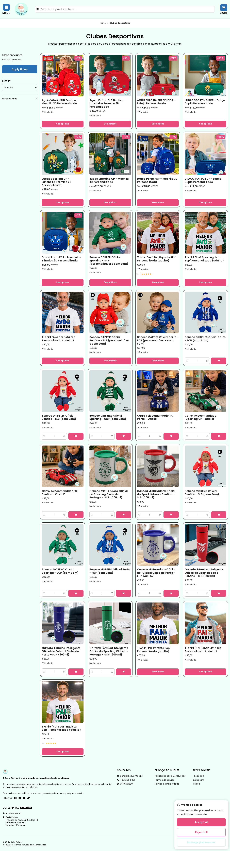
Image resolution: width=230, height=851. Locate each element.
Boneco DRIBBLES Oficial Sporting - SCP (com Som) (107, 417)
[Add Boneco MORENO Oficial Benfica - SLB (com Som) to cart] (218, 514)
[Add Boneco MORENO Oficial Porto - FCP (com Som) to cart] (123, 593)
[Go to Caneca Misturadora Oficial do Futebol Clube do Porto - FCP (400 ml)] (158, 545)
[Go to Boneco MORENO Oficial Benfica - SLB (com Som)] (205, 466)
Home (103, 23)
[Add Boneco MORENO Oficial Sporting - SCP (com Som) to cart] (76, 593)
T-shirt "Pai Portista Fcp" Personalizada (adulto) (154, 649)
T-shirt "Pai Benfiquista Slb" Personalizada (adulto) (203, 649)
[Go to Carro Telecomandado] (158, 391)
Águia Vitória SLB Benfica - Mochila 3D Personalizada (60, 101)
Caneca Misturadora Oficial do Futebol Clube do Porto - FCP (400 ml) (156, 573)
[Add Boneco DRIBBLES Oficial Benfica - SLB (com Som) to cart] (76, 436)
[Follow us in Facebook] (19, 798)
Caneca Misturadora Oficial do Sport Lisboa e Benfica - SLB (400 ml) (156, 494)
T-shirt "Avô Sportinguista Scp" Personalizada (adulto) (204, 259)
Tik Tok (196, 783)
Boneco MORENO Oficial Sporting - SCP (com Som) (60, 571)
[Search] (38, 9)
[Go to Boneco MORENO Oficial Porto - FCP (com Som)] (110, 545)
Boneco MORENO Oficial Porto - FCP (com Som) (109, 571)
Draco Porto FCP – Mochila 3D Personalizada (157, 180)
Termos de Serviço (165, 779)
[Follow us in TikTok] (28, 798)
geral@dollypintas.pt (131, 775)
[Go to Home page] (21, 9)
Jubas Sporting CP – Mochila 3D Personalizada (109, 180)
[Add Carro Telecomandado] (171, 436)
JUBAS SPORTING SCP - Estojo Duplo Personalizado (205, 101)
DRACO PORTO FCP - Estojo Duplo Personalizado (203, 180)
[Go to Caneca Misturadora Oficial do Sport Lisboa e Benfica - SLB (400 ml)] (158, 466)
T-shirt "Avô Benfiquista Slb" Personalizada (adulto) (156, 259)
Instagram (198, 779)
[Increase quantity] (207, 361)
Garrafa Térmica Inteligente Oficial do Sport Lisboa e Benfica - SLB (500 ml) (204, 573)
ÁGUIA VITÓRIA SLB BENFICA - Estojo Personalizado (156, 101)
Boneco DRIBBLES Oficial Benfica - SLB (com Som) (59, 417)
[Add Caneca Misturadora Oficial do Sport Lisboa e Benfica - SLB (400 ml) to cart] (171, 514)
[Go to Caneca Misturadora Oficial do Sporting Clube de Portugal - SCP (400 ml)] (110, 466)
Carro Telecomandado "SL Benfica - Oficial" (60, 492)
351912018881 (126, 783)
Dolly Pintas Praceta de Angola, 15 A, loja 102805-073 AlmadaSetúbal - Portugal (22, 821)
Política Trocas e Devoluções (170, 775)
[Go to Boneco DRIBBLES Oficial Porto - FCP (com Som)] (205, 312)
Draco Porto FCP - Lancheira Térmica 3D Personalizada (61, 259)
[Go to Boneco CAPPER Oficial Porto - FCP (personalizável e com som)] (158, 312)
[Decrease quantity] (187, 361)
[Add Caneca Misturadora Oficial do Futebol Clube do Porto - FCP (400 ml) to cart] (171, 593)
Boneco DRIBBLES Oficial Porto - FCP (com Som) (205, 338)
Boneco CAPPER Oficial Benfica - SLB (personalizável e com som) (109, 340)
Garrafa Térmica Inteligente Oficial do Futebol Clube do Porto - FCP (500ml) (61, 651)
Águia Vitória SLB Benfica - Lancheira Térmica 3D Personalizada (107, 103)
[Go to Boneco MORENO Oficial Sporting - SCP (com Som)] (63, 545)
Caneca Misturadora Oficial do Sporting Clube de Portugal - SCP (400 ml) (108, 494)
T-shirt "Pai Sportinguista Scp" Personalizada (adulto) (61, 728)
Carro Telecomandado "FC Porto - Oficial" (155, 417)
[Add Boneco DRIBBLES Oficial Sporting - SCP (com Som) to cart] (123, 436)
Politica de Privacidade (167, 783)
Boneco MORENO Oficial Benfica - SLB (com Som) (202, 492)
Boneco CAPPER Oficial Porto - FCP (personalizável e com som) (158, 340)
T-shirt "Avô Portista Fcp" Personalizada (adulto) (59, 338)
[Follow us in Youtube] (24, 798)
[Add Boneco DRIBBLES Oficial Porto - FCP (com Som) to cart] (218, 361)
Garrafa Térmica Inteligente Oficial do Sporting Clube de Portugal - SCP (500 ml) (108, 651)
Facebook (198, 775)
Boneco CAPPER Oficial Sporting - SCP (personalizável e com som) (108, 261)
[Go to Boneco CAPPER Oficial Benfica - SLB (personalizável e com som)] (110, 312)
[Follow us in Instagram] (15, 798)
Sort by (6, 81)
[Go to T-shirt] (158, 233)
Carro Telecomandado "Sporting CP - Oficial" (200, 417)
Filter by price (9, 98)
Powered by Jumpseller (34, 844)
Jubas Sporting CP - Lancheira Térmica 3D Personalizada (56, 182)
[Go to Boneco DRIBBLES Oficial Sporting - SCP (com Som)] (110, 391)
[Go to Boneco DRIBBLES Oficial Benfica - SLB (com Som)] (63, 391)
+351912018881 (127, 779)
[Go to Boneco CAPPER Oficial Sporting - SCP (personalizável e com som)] (110, 233)
